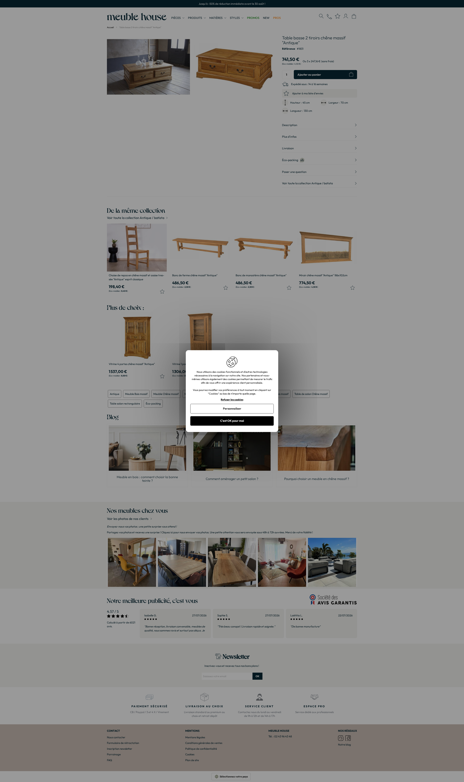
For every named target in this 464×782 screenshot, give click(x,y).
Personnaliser (232, 409)
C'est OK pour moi (232, 421)
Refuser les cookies (232, 399)
